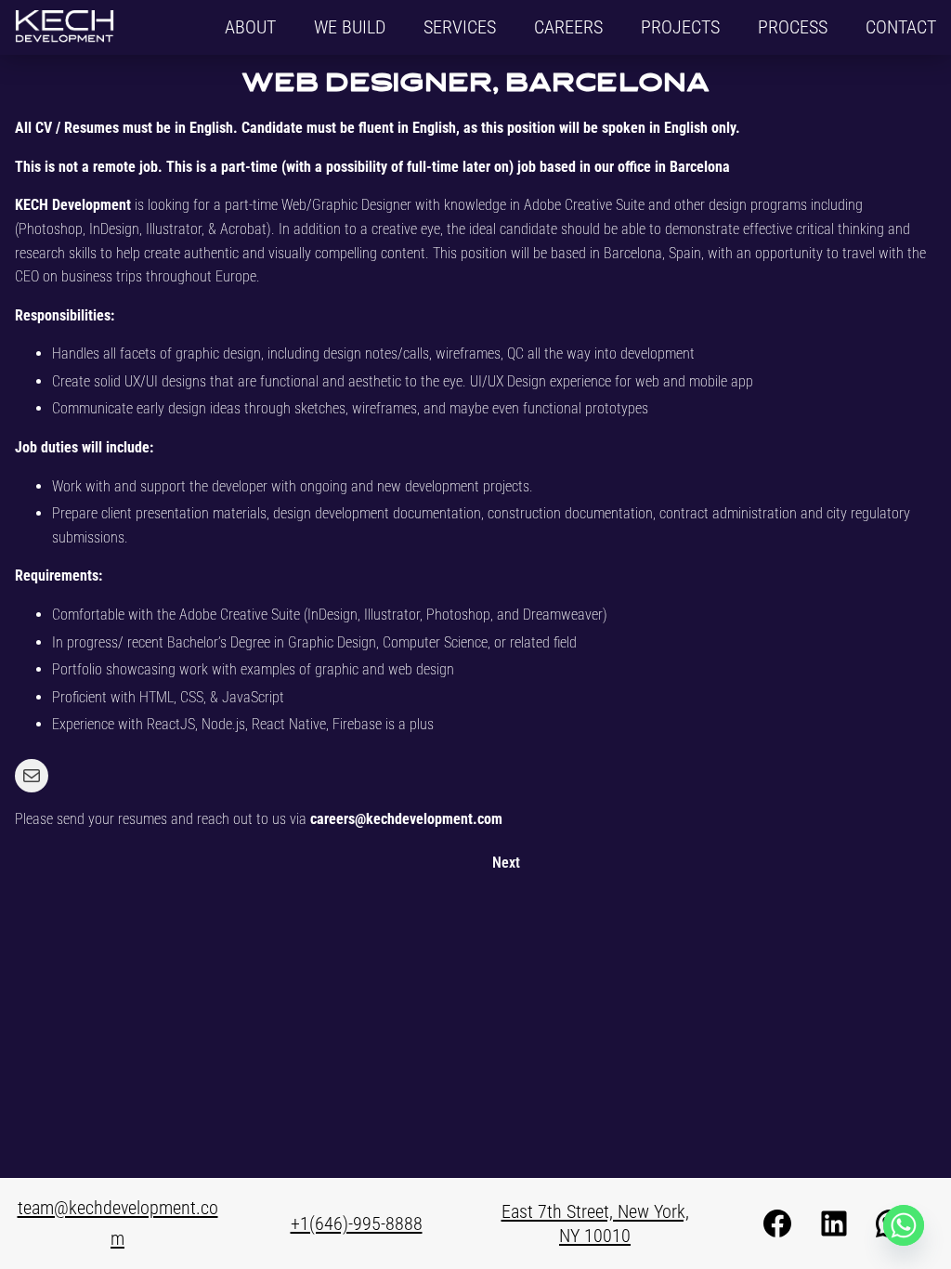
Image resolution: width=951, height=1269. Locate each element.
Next (506, 862)
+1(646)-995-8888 (357, 1223)
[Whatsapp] (903, 1225)
